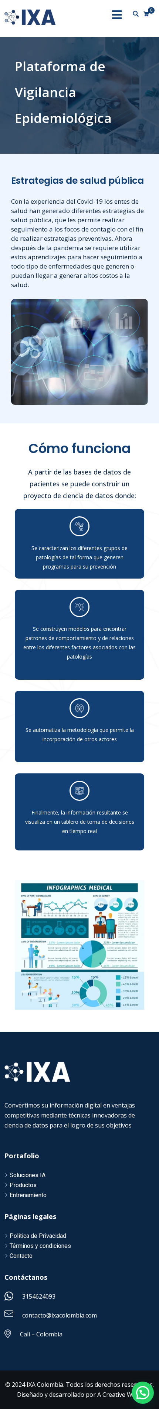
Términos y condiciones (40, 1245)
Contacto (21, 1255)
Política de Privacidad (38, 1235)
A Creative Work (119, 1394)
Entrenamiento (28, 1195)
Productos (23, 1185)
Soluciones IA (27, 1175)
